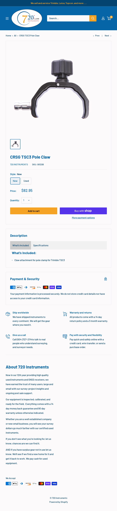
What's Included (20, 245)
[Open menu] (7, 18)
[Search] (92, 18)
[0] (109, 18)
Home (8, 35)
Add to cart (34, 210)
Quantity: (15, 200)
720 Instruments (19, 164)
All (15, 35)
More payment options (83, 217)
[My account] (103, 18)
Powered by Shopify (58, 502)
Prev (97, 35)
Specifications (40, 245)
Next (107, 35)
